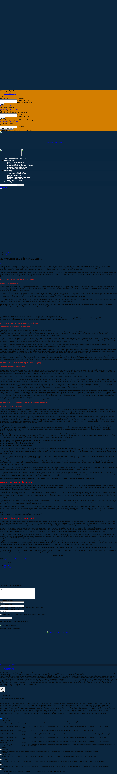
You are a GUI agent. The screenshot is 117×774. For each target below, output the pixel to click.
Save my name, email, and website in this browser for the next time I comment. (24, 614)
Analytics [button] (2, 758)
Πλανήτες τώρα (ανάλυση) (15, 162)
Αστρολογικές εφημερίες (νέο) (16, 173)
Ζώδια (5, 254)
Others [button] (2, 768)
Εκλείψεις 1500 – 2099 (14, 175)
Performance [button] (3, 752)
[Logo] (10, 155)
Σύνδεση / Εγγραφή (10, 94)
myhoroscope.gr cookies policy (9, 109)
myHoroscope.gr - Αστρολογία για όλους (16, 559)
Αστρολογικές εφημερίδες (15, 172)
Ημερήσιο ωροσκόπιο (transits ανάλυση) (20, 165)
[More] (21, 576)
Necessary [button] (3, 717)
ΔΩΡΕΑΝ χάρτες (8, 170)
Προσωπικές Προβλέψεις (10, 182)
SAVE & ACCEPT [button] (5, 773)
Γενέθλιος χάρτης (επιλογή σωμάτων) (19, 177)
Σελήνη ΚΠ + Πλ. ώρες (14, 180)
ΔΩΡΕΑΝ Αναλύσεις (9, 160)
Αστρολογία (3, 187)
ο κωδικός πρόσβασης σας (24, 102)
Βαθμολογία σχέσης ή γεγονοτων (17, 167)
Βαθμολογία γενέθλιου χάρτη (16, 168)
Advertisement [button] (4, 763)
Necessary (5, 718)
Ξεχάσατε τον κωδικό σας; (7, 106)
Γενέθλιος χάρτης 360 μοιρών (16, 178)
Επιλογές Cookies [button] (5, 686)
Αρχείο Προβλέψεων (10, 668)
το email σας (20, 114)
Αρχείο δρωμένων (9, 669)
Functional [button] (3, 747)
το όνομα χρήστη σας (23, 100)
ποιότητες (6, 564)
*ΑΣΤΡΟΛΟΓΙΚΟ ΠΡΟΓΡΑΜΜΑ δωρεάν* (15, 159)
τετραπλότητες (8, 565)
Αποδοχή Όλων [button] (15, 686)
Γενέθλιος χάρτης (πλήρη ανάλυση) (18, 164)
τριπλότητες (7, 567)
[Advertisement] (55, 13)
